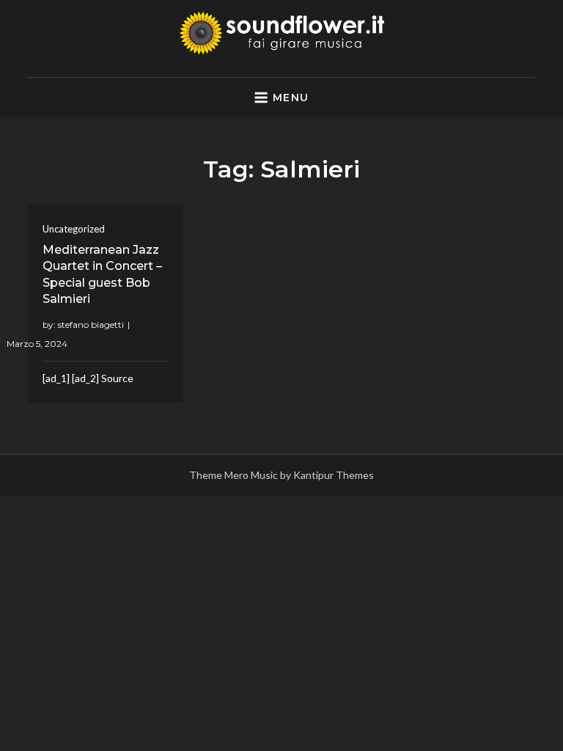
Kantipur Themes (333, 475)
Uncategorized (74, 229)
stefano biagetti (91, 324)
